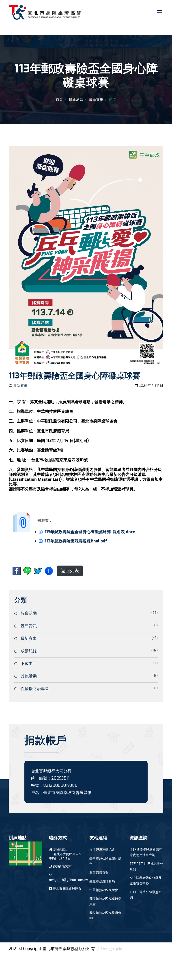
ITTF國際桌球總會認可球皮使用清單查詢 (146, 852)
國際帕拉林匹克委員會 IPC (105, 915)
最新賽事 (96, 99)
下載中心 (29, 663)
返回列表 (70, 571)
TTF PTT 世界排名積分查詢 (146, 866)
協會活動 (29, 613)
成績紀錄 (29, 651)
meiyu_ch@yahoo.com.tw (68, 880)
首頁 (59, 99)
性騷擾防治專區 (35, 688)
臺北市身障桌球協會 (67, 889)
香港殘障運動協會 (102, 850)
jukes (121, 948)
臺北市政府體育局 (102, 881)
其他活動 (29, 676)
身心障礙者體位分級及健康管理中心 (146, 880)
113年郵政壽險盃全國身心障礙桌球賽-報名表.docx (90, 532)
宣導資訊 (29, 626)
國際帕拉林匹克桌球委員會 (105, 901)
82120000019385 (60, 785)
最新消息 (76, 99)
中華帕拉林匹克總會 (103, 890)
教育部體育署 (99, 872)
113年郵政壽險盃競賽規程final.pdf (76, 541)
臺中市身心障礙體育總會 (105, 861)
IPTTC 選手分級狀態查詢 (146, 895)
